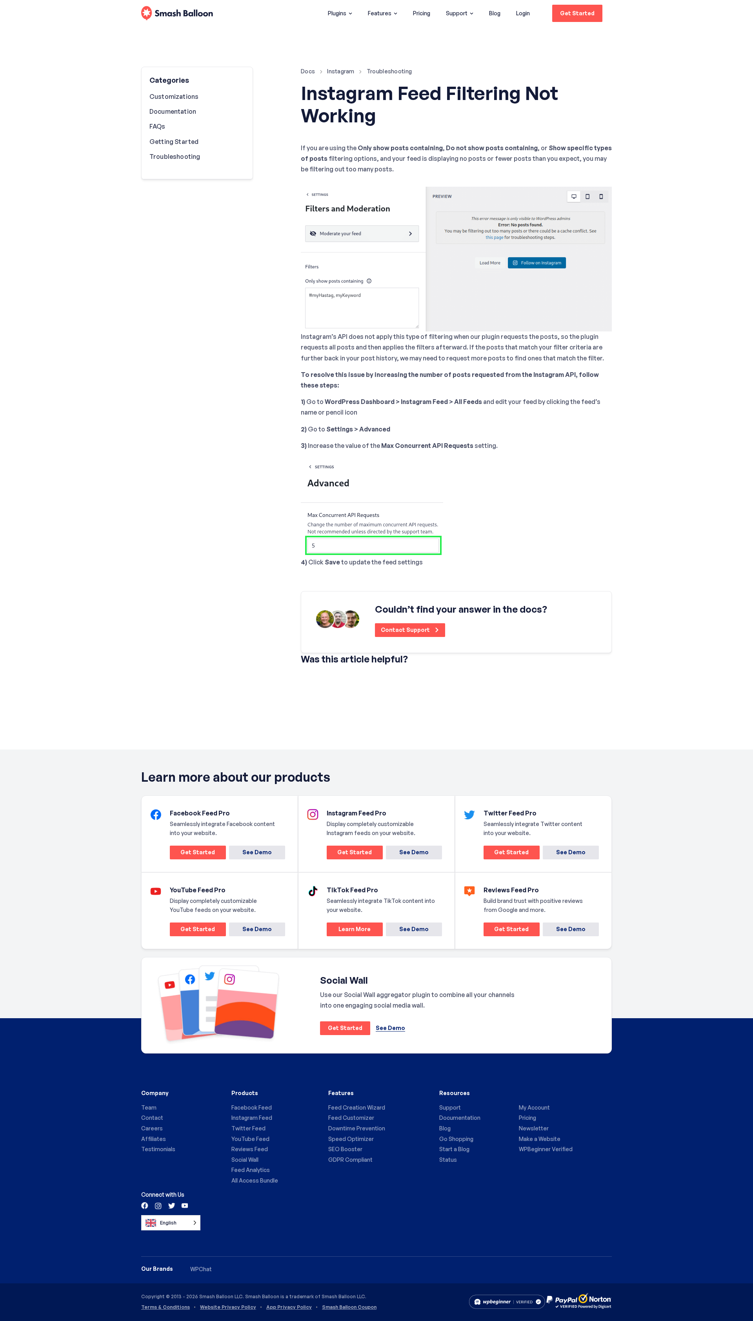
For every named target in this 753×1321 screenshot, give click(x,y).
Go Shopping (456, 1138)
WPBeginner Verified (546, 1149)
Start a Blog (454, 1149)
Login (523, 13)
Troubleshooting (389, 71)
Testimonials (158, 1149)
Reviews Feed (249, 1149)
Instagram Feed (251, 1117)
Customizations (173, 96)
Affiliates (153, 1138)
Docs (308, 71)
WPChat (201, 1269)
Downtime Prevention (356, 1128)
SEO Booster (345, 1149)
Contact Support (406, 629)
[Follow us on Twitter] (171, 1205)
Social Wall (244, 1159)
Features (379, 13)
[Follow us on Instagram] (158, 1205)
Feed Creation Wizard (356, 1107)
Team (148, 1107)
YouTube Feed (250, 1138)
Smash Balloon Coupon (349, 1307)
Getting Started (173, 142)
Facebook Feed (251, 1107)
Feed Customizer (351, 1117)
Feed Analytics (250, 1169)
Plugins (337, 13)
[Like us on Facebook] (145, 1205)
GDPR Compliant (350, 1159)
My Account (534, 1107)
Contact (152, 1117)
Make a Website (539, 1138)
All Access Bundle (254, 1180)
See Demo (257, 852)
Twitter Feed (248, 1128)
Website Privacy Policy (228, 1307)
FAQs (157, 126)
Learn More (349, 930)
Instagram (341, 71)
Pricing (421, 13)
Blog (494, 13)
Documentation (172, 111)
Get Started (577, 13)
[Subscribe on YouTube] (184, 1205)
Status (448, 1159)
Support (456, 13)
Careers (152, 1128)
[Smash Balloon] (177, 13)
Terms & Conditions (165, 1307)
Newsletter (534, 1128)
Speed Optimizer (351, 1138)
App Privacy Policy (289, 1307)
